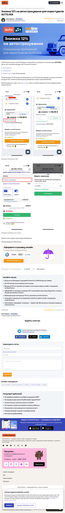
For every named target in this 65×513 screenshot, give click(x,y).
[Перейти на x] (22, 445)
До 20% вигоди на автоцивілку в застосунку (19, 283)
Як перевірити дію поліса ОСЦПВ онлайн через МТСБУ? (23, 400)
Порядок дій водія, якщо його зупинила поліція (20, 411)
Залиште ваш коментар (13, 361)
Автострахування (18, 384)
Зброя (44, 384)
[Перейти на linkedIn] (25, 445)
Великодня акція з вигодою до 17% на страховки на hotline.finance (26, 295)
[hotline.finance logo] (4, 3)
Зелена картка (7, 73)
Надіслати (7, 374)
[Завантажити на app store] (34, 428)
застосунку (25, 83)
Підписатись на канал (28, 332)
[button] (32, 472)
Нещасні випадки (36, 384)
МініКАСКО (6, 71)
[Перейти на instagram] (18, 445)
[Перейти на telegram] (3, 445)
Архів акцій (11, 8)
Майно (27, 384)
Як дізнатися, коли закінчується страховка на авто (21, 408)
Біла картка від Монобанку (13, 414)
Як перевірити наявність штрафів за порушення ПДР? (22, 397)
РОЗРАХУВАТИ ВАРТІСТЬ (13, 260)
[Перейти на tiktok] (14, 445)
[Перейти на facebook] (10, 445)
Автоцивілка (7, 68)
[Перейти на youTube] (7, 445)
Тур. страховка (6, 384)
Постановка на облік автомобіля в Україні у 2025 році (22, 405)
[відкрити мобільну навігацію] (62, 2)
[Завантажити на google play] (47, 428)
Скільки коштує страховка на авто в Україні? (19, 403)
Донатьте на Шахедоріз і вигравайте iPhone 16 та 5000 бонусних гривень (28, 281)
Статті (5, 8)
